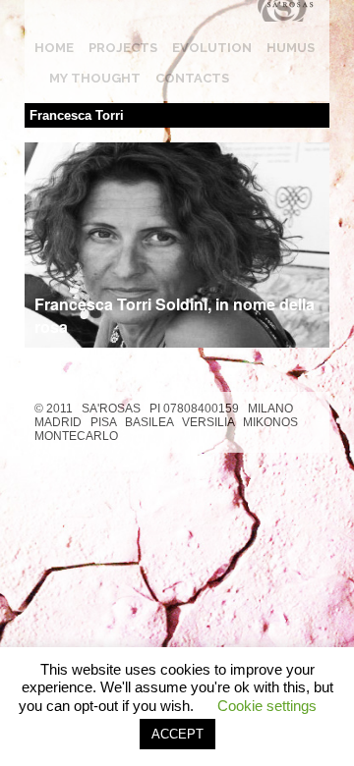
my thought (95, 78)
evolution (212, 47)
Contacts (192, 78)
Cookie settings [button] (267, 705)
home (54, 47)
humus (290, 47)
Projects (122, 47)
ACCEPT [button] (177, 734)
